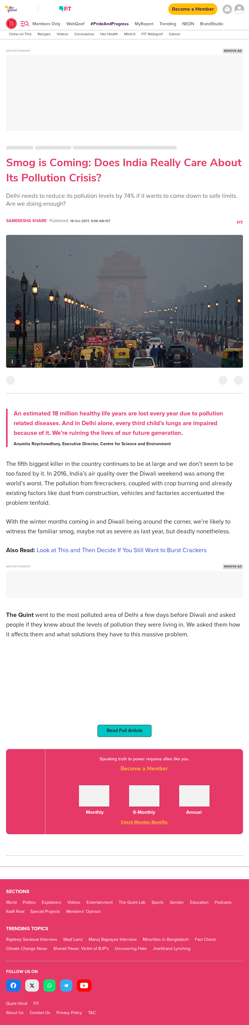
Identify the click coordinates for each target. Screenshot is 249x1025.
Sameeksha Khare (26, 220)
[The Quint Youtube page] (84, 986)
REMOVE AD (233, 51)
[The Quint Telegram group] (66, 986)
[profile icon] (239, 9)
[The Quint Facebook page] (13, 986)
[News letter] (227, 9)
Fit (240, 222)
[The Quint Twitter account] (32, 986)
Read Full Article (124, 730)
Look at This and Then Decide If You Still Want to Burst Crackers (121, 550)
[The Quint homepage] (11, 15)
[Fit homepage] (65, 10)
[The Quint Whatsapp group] (49, 986)
